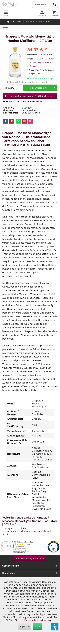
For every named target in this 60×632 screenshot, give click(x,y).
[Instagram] (30, 121)
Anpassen (25, 626)
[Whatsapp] (18, 121)
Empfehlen (36, 101)
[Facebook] (5, 121)
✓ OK (37, 626)
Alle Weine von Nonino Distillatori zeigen (31, 96)
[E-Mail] (24, 121)
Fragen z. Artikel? (15, 101)
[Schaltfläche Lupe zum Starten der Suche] (55, 4)
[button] (54, 626)
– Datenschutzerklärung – (37, 620)
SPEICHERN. (13, 620)
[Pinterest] (11, 121)
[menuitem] (54, 13)
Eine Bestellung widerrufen (30, 558)
